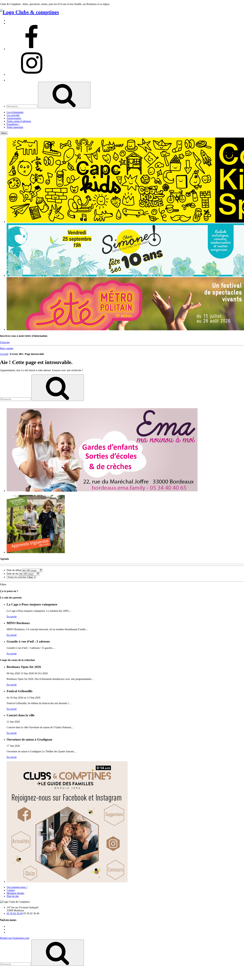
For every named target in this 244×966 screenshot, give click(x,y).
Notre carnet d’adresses (19, 121)
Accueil (4, 354)
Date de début (14, 570)
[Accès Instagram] (31, 74)
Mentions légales (15, 893)
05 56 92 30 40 (15, 913)
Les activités (13, 115)
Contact (11, 890)
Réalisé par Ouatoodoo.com (14, 938)
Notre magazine (15, 127)
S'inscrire (5, 342)
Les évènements (15, 112)
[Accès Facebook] (31, 49)
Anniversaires (14, 118)
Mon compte (6, 348)
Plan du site (13, 896)
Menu (4, 133)
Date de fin (12, 573)
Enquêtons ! (13, 124)
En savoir (12, 616)
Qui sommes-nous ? (17, 887)
